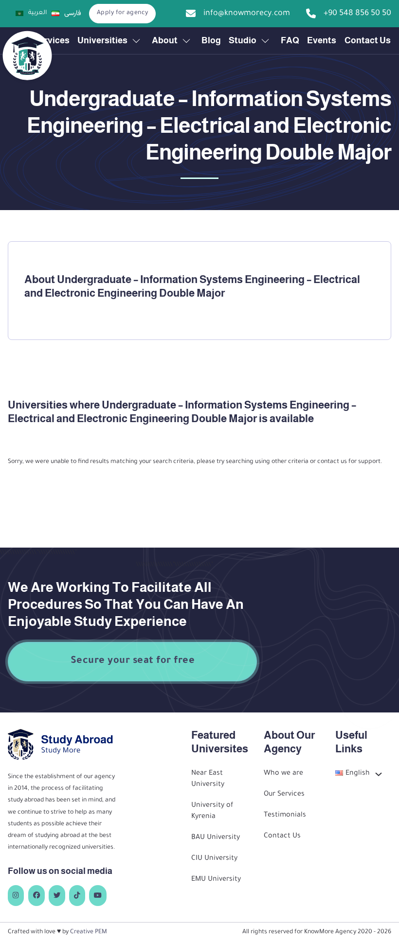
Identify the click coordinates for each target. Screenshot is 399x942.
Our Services (284, 795)
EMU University (216, 880)
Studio (242, 40)
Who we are (283, 774)
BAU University (215, 838)
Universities (102, 40)
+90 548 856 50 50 (357, 13)
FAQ (290, 40)
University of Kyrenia (212, 811)
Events (321, 40)
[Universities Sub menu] (136, 41)
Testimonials (285, 815)
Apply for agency (122, 13)
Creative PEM (88, 932)
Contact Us (368, 40)
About (165, 40)
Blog (211, 40)
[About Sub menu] (186, 41)
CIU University (214, 859)
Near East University (207, 779)
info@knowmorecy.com (246, 13)
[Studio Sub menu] (265, 41)
